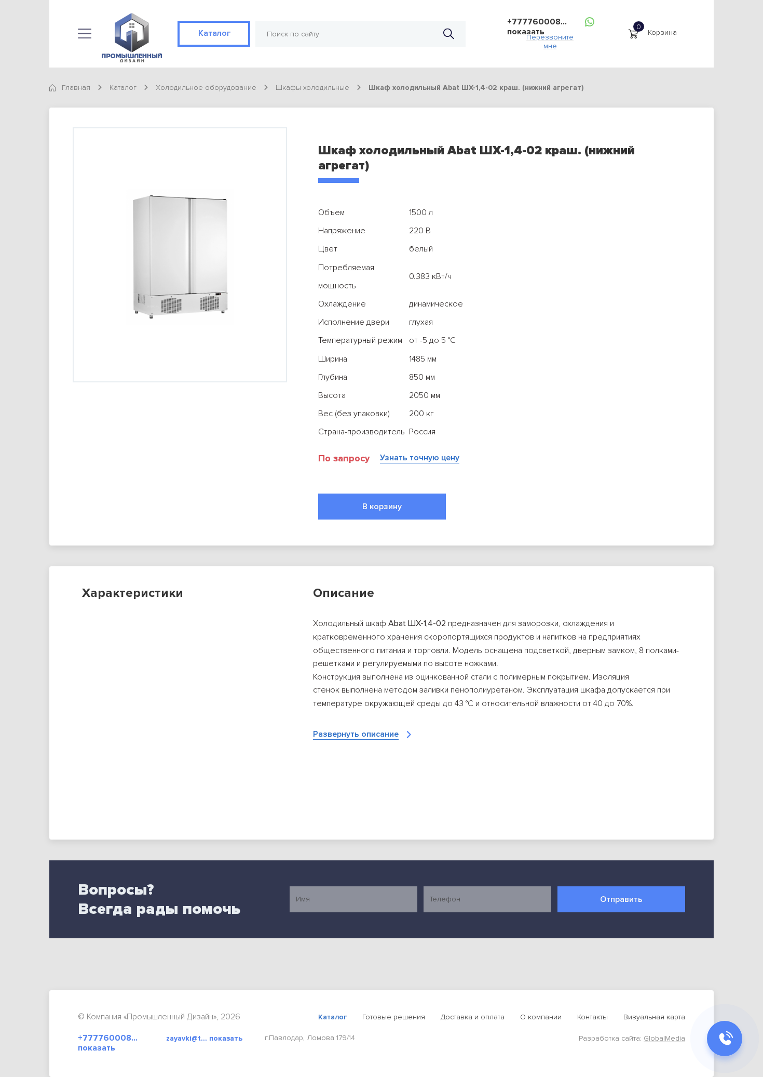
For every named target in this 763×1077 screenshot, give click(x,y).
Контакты (592, 1017)
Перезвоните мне (550, 39)
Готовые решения (393, 1017)
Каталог (213, 33)
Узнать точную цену (419, 458)
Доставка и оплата (473, 1017)
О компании (541, 1017)
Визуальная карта (654, 1017)
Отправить (621, 899)
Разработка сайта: (632, 1038)
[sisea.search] (448, 34)
